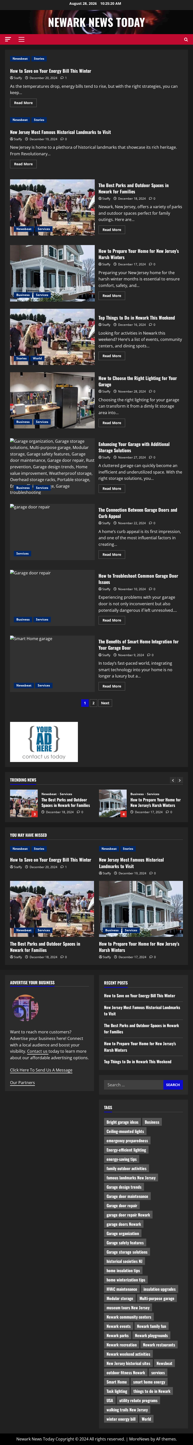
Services (44, 229)
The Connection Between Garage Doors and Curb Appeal (52, 532)
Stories (39, 58)
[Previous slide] (173, 780)
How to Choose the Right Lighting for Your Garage (52, 400)
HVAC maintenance (122, 1289)
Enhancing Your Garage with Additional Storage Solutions (52, 466)
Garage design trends (124, 1187)
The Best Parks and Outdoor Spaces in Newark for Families (52, 207)
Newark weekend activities (128, 1354)
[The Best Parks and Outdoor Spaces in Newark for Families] (52, 909)
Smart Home (117, 1382)
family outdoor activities (127, 1168)
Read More (25, 103)
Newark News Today (96, 22)
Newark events (119, 1326)
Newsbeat (20, 58)
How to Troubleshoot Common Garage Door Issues (52, 598)
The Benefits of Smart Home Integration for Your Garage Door (52, 664)
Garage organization (123, 1233)
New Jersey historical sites (128, 1363)
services (158, 1373)
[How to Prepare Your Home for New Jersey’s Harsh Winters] (141, 909)
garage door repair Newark (128, 1215)
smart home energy (149, 1382)
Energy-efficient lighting (126, 1150)
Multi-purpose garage (156, 1298)
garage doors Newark (124, 1224)
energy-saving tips (122, 1159)
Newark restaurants (159, 1345)
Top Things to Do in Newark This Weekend (52, 337)
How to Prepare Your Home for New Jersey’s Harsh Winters (52, 273)
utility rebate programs (138, 1400)
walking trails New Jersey (127, 1410)
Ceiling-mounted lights (125, 1131)
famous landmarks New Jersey (131, 1178)
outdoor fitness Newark (126, 1373)
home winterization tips (126, 1280)
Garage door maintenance (127, 1196)
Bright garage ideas (122, 1122)
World (37, 358)
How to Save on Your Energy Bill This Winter (50, 70)
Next (105, 703)
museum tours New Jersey (128, 1308)
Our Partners (22, 1082)
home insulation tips (123, 1270)
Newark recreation (122, 1345)
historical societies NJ (124, 1261)
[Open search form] (186, 39)
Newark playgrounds (151, 1335)
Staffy (18, 78)
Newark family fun (151, 1326)
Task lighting (117, 1391)
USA (110, 1400)
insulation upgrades (159, 1289)
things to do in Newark (151, 1391)
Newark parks (118, 1335)
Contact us (38, 1051)
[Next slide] (180, 780)
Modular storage (120, 1298)
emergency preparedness (127, 1140)
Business (23, 295)
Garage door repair (122, 1205)
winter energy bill (121, 1419)
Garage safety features (125, 1243)
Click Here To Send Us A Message (41, 1070)
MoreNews (139, 1439)
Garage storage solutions (127, 1252)
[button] (8, 39)
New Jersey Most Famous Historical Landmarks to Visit (60, 132)
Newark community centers (129, 1317)
